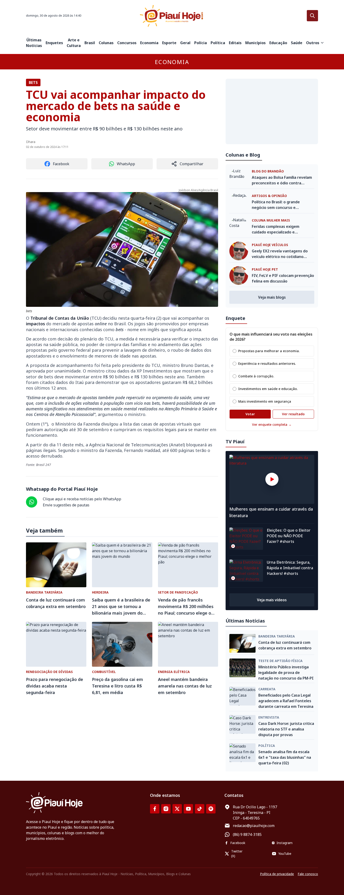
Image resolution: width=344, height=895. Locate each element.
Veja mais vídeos (272, 599)
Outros (312, 42)
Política (218, 42)
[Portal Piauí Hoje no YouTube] (188, 808)
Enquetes (54, 42)
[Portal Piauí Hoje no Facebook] (154, 808)
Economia (149, 42)
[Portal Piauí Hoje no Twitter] (177, 808)
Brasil (89, 42)
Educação (278, 42)
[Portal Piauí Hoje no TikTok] (199, 808)
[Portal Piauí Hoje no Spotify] (211, 808)
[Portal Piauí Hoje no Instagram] (166, 808)
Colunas (106, 42)
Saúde (296, 42)
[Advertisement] (272, 111)
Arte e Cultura (74, 42)
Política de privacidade (277, 874)
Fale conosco (308, 874)
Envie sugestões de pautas (66, 505)
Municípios (255, 42)
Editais (235, 42)
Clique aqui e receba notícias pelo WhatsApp (82, 498)
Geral (185, 42)
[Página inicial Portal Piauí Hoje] (172, 16)
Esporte (169, 42)
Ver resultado (293, 414)
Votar (250, 414)
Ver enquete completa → (272, 424)
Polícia (200, 42)
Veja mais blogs (272, 297)
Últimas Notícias (34, 42)
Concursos (126, 42)
